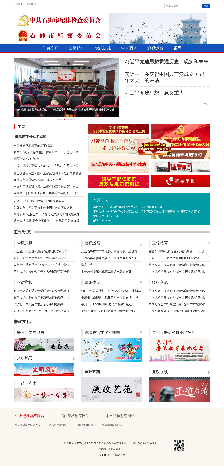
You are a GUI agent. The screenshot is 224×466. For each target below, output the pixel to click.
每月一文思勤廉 (30, 332)
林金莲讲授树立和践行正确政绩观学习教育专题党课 (47, 173)
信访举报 (25, 282)
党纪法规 (103, 48)
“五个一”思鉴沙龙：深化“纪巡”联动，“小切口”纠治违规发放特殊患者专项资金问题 (135, 290)
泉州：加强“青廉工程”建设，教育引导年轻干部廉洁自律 (118, 311)
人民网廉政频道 (57, 424)
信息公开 (50, 48)
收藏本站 (31, 4)
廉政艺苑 (92, 372)
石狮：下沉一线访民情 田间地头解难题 (39, 201)
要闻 (22, 126)
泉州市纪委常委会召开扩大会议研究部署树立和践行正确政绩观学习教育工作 (64, 271)
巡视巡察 (155, 48)
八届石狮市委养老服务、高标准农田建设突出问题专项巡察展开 (122, 251)
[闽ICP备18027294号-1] (144, 443)
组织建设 (92, 282)
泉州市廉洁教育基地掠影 (173, 332)
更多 (206, 104)
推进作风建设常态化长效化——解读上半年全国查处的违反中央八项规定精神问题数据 (70, 165)
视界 (178, 48)
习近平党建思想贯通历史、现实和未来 (166, 61)
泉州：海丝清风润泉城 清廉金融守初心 (106, 304)
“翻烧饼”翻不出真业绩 (30, 136)
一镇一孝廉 (27, 383)
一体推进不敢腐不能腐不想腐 (33, 145)
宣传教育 (160, 243)
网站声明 (120, 455)
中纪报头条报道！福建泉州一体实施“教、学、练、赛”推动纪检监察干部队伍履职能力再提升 (141, 297)
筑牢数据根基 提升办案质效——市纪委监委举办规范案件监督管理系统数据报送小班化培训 (73, 220)
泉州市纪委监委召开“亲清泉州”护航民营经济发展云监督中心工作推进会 (61, 265)
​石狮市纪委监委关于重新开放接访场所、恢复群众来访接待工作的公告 (59, 297)
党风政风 (25, 243)
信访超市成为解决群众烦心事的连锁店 (39, 304)
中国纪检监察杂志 (112, 424)
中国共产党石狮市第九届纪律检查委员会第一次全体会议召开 (53, 186)
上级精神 (76, 48)
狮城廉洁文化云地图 (102, 332)
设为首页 (18, 4)
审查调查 (129, 48)
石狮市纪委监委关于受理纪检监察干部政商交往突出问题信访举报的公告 (61, 290)
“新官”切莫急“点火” (27, 158)
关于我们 (104, 455)
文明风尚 (25, 358)
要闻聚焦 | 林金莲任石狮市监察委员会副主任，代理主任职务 (53, 193)
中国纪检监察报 (84, 424)
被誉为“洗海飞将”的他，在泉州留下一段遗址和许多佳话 (50, 152)
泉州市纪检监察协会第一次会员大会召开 (40, 258)
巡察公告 (87, 265)
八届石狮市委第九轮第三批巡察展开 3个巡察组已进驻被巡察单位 (123, 258)
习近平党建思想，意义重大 (154, 92)
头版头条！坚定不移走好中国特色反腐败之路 (43, 207)
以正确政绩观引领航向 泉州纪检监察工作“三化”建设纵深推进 (54, 251)
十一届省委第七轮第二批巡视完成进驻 (106, 271)
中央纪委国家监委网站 (27, 424)
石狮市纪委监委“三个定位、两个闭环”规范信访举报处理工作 (53, 311)
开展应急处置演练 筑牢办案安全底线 (38, 180)
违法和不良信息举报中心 (112, 449)
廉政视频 (160, 372)
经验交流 (160, 282)
